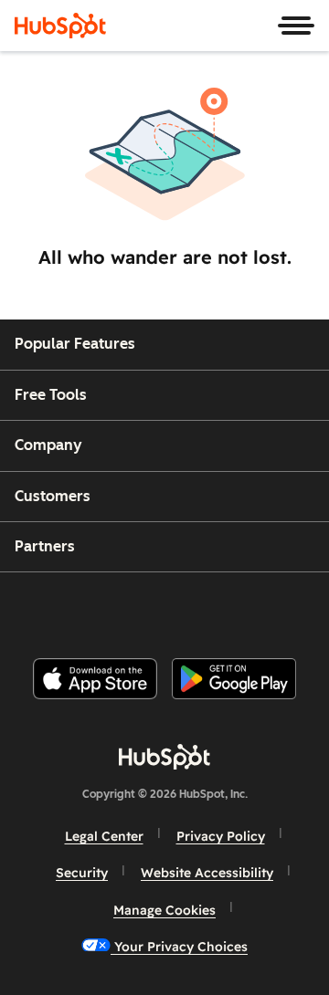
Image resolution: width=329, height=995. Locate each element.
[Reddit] (271, 607)
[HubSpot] (60, 25)
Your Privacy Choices (179, 946)
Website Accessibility (207, 872)
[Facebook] (41, 607)
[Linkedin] (225, 607)
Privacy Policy (220, 836)
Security (82, 872)
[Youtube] (132, 607)
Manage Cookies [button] (164, 910)
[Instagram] (87, 607)
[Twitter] (179, 607)
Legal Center (104, 836)
